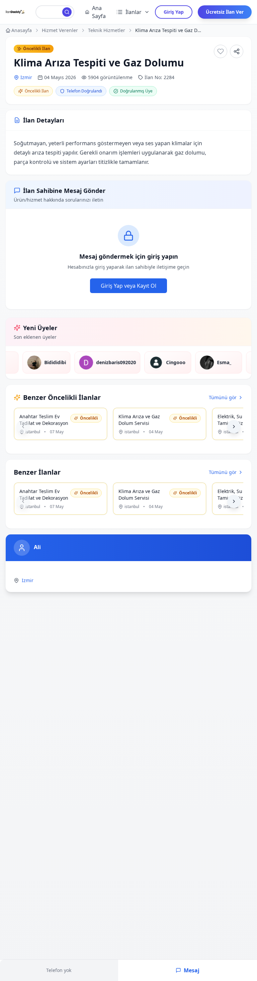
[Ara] (67, 12)
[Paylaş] (236, 51)
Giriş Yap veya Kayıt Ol (128, 285)
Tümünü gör (223, 397)
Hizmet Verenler (60, 30)
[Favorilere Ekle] (220, 51)
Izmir (26, 77)
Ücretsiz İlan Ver (225, 12)
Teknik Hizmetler (106, 30)
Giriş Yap (174, 12)
